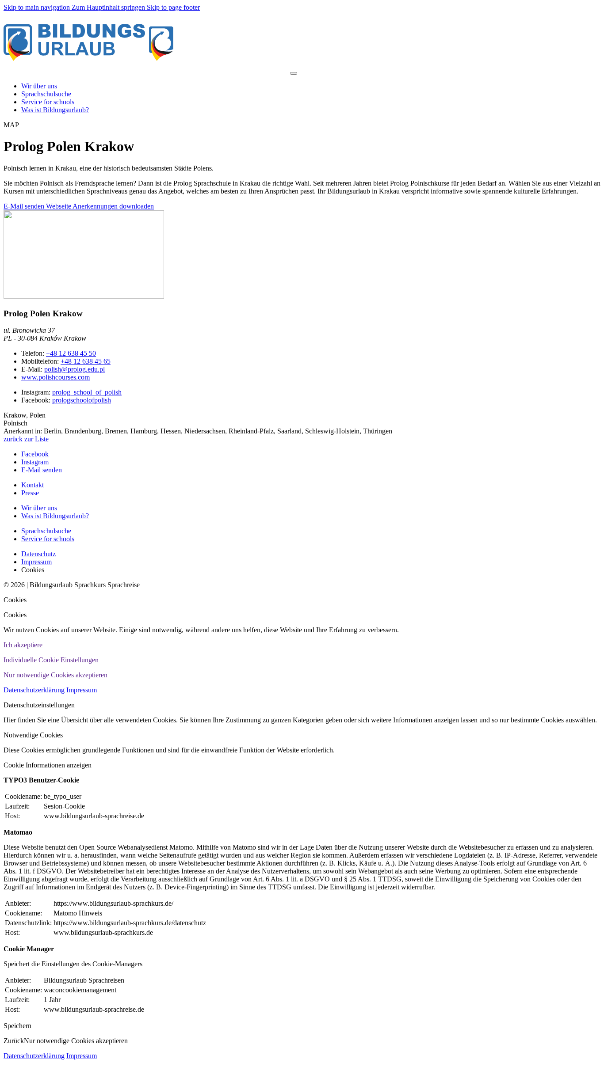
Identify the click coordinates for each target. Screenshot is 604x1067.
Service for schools (47, 539)
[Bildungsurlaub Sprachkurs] (147, 71)
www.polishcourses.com (55, 377)
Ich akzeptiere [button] (23, 645)
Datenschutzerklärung (34, 690)
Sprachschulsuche (46, 531)
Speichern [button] (17, 1025)
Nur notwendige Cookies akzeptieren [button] (55, 675)
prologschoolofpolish (81, 400)
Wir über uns (39, 508)
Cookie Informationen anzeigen (48, 765)
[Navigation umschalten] (293, 73)
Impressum (81, 690)
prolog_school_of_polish (87, 392)
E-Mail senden (25, 206)
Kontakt (32, 485)
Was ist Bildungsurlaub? (55, 516)
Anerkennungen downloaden (113, 206)
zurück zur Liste (26, 439)
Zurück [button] (14, 1040)
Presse (30, 493)
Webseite (59, 206)
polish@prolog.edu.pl (74, 369)
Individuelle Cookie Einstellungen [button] (51, 660)
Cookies (15, 600)
